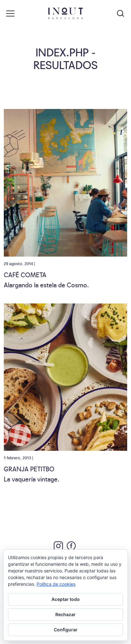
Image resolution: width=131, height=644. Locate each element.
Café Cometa (25, 274)
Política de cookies (56, 584)
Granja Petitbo (29, 468)
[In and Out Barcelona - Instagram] (58, 546)
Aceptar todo (66, 599)
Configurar (66, 629)
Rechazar (65, 614)
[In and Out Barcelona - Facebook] (71, 545)
